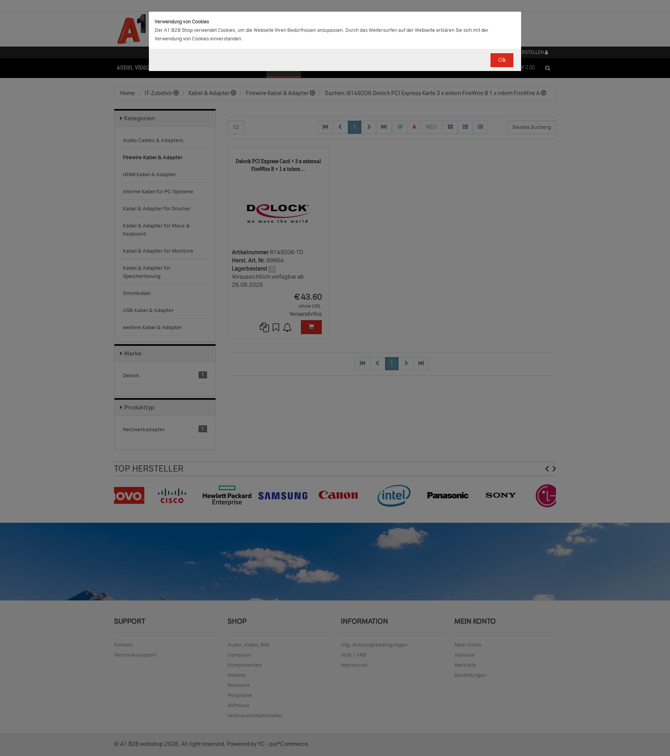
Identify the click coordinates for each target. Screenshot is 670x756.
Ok (502, 60)
